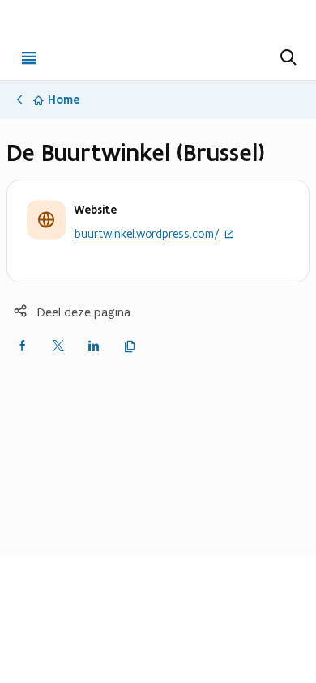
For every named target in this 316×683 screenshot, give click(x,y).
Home (63, 99)
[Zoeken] (287, 57)
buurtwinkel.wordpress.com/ (147, 235)
